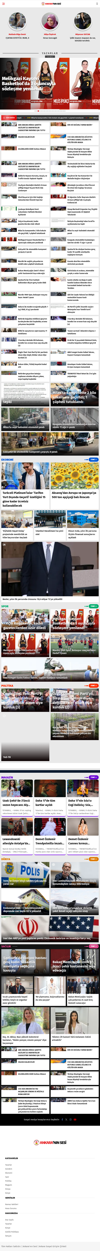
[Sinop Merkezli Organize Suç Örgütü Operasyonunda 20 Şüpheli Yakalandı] (58, 210)
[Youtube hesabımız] (75, 1119)
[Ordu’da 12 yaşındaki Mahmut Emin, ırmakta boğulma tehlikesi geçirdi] (58, 341)
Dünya (7, 1189)
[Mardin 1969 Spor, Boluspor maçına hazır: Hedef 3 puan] (9, 295)
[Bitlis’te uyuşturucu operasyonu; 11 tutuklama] (9, 331)
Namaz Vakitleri (11, 1204)
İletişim (8, 1236)
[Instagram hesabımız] (71, 1119)
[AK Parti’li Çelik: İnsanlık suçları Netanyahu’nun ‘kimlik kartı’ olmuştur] (58, 307)
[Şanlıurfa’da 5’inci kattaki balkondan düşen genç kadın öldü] (9, 281)
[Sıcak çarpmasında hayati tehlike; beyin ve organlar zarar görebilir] (17, 985)
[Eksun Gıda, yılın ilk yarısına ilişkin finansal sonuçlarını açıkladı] (83, 519)
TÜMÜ (50, 57)
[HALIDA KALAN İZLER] (9, 138)
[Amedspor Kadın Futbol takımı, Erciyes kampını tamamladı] (58, 365)
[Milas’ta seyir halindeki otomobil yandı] (58, 231)
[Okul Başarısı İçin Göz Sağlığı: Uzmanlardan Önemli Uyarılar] (9, 198)
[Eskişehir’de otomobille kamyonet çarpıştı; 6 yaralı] (9, 250)
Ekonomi (8, 1173)
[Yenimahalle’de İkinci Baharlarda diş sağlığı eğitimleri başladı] (58, 164)
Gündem (8, 1169)
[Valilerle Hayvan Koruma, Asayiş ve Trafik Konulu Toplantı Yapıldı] (9, 176)
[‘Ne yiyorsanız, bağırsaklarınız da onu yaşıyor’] (50, 985)
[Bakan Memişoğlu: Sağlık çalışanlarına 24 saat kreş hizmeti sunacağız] (83, 985)
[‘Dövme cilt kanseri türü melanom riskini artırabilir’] (75, 1020)
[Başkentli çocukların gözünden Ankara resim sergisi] (58, 1089)
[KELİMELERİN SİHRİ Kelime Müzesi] (9, 150)
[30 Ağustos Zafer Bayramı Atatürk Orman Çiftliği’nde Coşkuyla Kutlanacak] (58, 198)
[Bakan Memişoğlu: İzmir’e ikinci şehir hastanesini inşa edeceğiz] (9, 271)
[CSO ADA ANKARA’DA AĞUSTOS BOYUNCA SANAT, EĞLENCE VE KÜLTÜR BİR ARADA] (58, 138)
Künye (7, 1193)
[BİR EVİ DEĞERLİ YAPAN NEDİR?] (58, 125)
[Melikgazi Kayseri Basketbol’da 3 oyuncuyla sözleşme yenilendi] (9, 241)
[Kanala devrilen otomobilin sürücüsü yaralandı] (58, 262)
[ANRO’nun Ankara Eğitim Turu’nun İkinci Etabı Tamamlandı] (58, 1101)
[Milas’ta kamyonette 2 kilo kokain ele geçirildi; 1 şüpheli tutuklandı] (9, 231)
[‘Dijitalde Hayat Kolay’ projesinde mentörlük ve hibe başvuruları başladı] (17, 519)
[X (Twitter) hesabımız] (66, 1119)
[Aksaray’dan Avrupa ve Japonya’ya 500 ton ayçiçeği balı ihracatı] (75, 475)
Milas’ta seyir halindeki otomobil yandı (57, 118)
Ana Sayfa (9, 1220)
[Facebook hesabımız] (62, 1119)
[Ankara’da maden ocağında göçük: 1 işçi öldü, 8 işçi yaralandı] (9, 307)
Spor (7, 1177)
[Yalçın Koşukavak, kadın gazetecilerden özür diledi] (9, 222)
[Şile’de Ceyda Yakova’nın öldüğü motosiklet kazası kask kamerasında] (58, 295)
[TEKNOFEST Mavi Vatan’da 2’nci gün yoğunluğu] (58, 374)
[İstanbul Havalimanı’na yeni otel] (50, 519)
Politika (8, 1181)
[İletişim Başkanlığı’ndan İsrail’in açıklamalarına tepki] (58, 222)
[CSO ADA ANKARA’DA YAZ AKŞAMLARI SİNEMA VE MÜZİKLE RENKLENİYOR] (9, 1089)
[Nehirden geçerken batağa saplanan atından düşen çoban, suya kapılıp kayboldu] (9, 374)
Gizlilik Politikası (12, 1232)
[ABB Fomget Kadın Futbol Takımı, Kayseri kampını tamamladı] (58, 353)
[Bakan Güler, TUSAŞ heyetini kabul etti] (9, 365)
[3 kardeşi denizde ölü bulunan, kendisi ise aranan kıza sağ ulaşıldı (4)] (58, 319)
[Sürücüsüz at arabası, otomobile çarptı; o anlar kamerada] (58, 271)
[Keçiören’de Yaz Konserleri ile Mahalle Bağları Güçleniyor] (58, 176)
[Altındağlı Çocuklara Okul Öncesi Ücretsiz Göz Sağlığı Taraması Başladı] (58, 186)
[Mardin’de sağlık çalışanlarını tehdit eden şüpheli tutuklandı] (9, 262)
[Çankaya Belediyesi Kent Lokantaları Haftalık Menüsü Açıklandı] (9, 210)
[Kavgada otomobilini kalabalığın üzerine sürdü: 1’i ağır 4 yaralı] (58, 241)
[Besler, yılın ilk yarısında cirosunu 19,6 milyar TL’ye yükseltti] (50, 569)
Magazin (8, 1185)
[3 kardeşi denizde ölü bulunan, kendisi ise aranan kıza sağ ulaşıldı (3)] (9, 341)
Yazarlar (8, 1165)
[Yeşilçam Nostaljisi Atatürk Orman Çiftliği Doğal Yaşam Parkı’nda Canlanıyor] (9, 186)
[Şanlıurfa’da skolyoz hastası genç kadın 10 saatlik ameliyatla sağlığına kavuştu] (58, 250)
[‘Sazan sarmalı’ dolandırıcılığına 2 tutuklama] (58, 331)
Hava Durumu (11, 1208)
